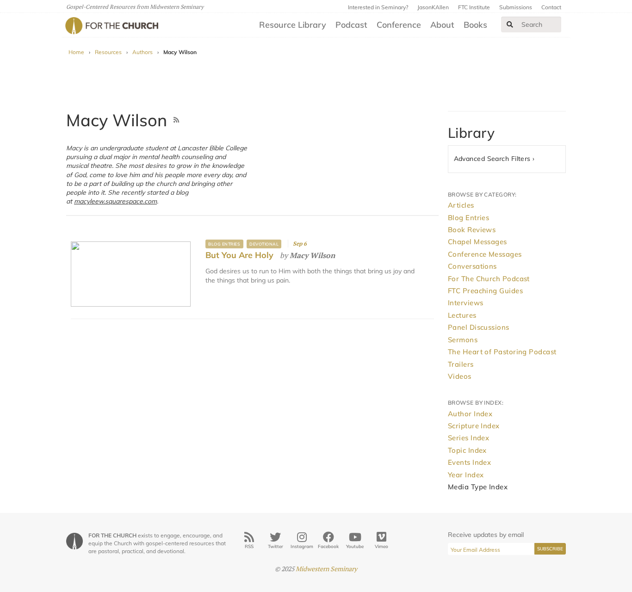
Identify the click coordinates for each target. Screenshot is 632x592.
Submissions (515, 7)
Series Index (468, 437)
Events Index (469, 462)
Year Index (466, 474)
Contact (551, 7)
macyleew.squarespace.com (115, 201)
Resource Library (292, 24)
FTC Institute (474, 7)
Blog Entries (224, 244)
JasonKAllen (433, 7)
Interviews (465, 302)
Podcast (351, 24)
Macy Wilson (312, 255)
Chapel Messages (477, 241)
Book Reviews (472, 229)
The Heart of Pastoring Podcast (502, 351)
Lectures (462, 315)
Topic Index (467, 450)
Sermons (462, 339)
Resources (108, 52)
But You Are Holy (239, 255)
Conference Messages (485, 254)
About (442, 24)
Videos (459, 376)
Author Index (470, 413)
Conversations (472, 266)
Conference (399, 24)
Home (76, 52)
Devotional (264, 244)
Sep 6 (300, 243)
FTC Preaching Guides (485, 290)
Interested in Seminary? (378, 7)
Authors (142, 52)
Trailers (461, 364)
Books (475, 24)
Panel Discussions (478, 327)
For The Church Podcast (489, 278)
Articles (461, 205)
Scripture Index (474, 425)
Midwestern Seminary (326, 568)
